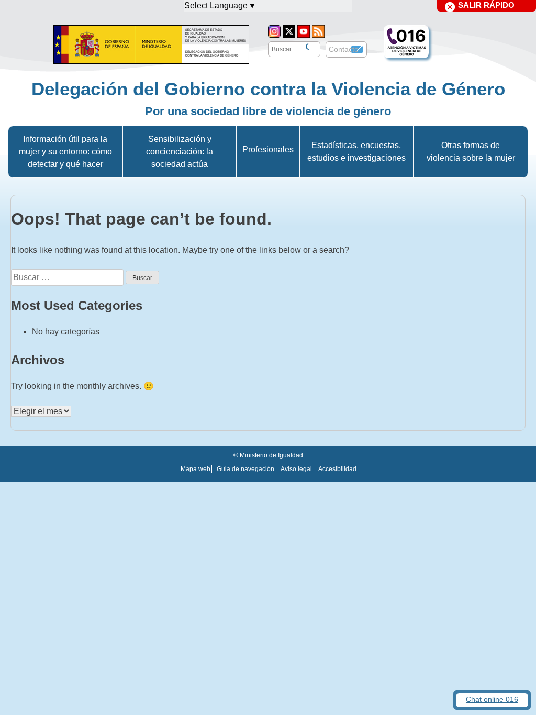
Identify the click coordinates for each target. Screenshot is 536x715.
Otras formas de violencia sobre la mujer (471, 151)
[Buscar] (306, 47)
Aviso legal (296, 469)
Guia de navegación (245, 469)
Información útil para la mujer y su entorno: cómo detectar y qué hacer (65, 152)
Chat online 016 (492, 699)
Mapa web (195, 469)
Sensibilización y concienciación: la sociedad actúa (179, 152)
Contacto (344, 49)
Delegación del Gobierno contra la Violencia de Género (268, 89)
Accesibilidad (337, 469)
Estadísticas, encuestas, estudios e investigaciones (356, 151)
